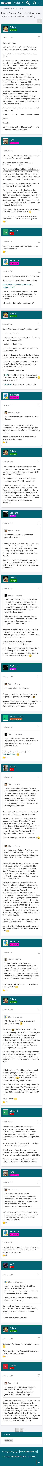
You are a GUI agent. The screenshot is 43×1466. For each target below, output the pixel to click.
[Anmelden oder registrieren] (34, 3)
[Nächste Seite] (25, 1429)
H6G (6, 375)
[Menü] (40, 3)
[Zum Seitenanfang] (39, 1462)
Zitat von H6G (13, 1383)
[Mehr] (39, 37)
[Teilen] (39, 21)
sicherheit (8, 1440)
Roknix (6, 16)
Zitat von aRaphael (15, 1017)
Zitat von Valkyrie (14, 959)
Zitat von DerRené (15, 595)
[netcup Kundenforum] (12, 3)
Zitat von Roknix (14, 412)
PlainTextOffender (9, 754)
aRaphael (8, 384)
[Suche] (28, 3)
